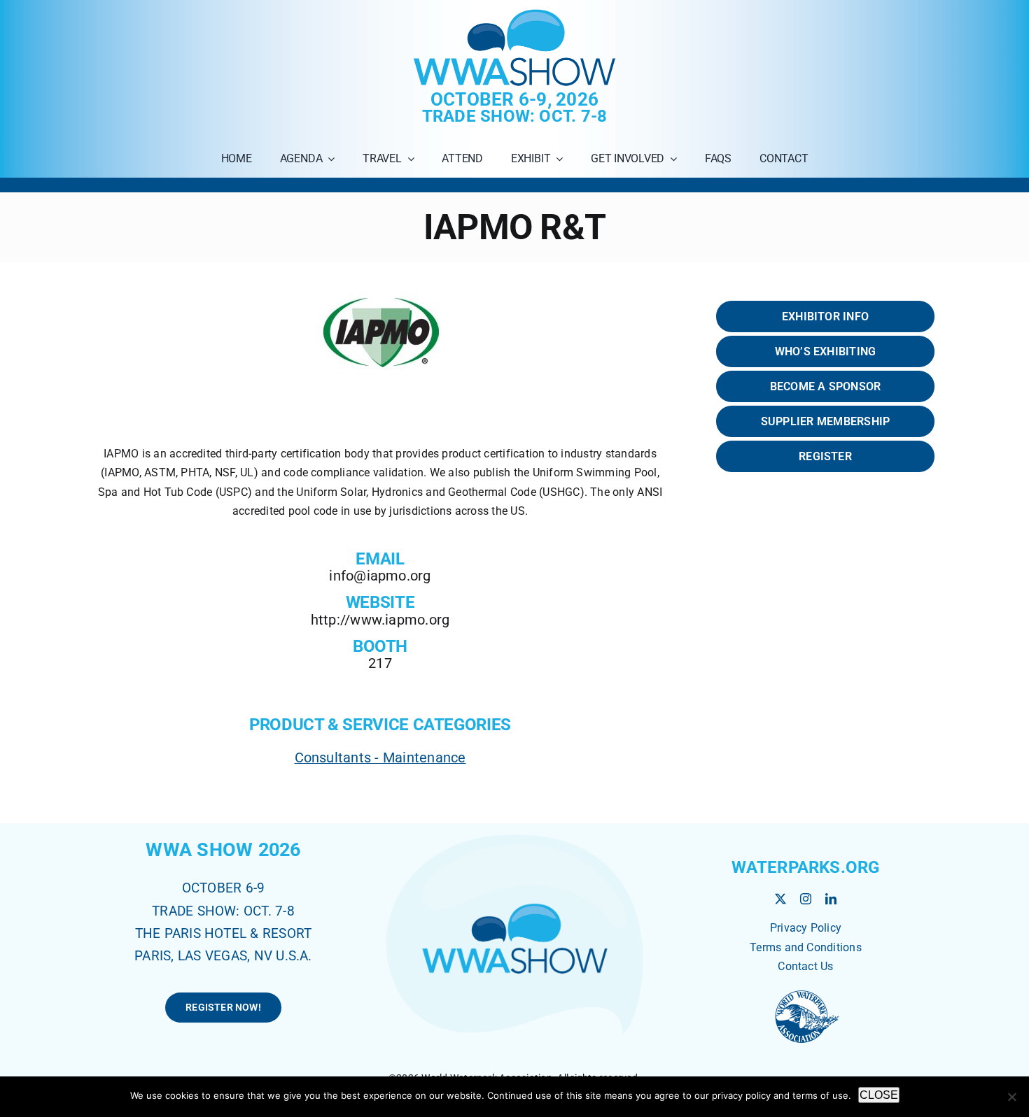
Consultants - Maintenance (380, 757)
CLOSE (879, 1095)
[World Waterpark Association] (806, 992)
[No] (1011, 1097)
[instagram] (805, 898)
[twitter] (780, 898)
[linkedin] (830, 898)
